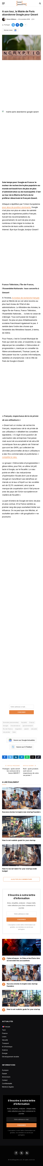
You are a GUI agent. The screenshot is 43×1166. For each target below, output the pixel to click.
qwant (26, 729)
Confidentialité (7, 1083)
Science (5, 1050)
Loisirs (4, 1037)
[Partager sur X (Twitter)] (13, 25)
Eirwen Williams (11, 19)
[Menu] (3, 3)
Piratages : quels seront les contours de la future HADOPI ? (11, 771)
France (31, 722)
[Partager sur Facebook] (17, 25)
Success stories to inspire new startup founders (21, 812)
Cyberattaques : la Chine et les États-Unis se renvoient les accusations (23, 959)
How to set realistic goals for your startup (18, 840)
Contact (4, 1080)
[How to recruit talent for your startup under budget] (21, 855)
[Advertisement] (21, 85)
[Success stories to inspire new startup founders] (21, 798)
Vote (14, 732)
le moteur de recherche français (25, 298)
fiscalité (24, 722)
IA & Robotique (7, 1047)
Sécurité (5, 1040)
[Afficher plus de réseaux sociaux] (25, 25)
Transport (5, 1043)
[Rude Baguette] (21, 3)
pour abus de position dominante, (16, 207)
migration (18, 729)
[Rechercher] (40, 3)
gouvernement (28, 725)
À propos (5, 1070)
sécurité (34, 729)
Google (5, 725)
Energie (4, 1053)
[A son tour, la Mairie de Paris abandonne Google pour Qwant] (21, 47)
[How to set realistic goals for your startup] (21, 827)
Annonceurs (6, 1077)
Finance (5, 1033)
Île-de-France (8, 729)
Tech (4, 1030)
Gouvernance (15, 725)
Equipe (4, 1073)
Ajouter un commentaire (21, 879)
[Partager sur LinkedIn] (21, 25)
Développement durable (10, 1057)
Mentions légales (8, 1087)
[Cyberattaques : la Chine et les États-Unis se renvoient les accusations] (21, 947)
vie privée (6, 732)
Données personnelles (11, 722)
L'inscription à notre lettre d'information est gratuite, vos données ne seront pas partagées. (21, 927)
